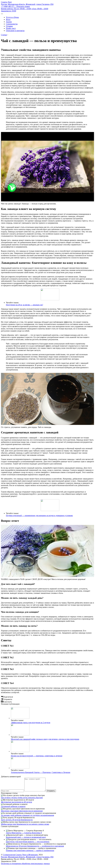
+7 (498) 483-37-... (15, 6)
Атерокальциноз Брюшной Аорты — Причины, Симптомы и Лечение (40, 772)
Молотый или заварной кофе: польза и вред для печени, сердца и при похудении (45, 739)
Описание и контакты (15, 31)
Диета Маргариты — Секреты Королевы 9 (24, 833)
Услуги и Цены (12, 17)
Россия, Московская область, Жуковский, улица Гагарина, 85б (27, 4)
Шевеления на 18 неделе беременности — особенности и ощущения (35, 846)
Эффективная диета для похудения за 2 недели (30, 722)
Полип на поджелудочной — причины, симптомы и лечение (36, 756)
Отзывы (9, 26)
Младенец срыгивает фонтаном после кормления (22, 811)
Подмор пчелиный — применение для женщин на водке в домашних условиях (39, 515)
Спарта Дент (6, 2)
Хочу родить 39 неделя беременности (17, 820)
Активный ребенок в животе (13, 806)
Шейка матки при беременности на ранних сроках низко (25, 824)
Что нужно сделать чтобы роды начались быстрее (22, 798)
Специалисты (12, 24)
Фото (8, 19)
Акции (9, 22)
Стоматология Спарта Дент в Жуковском (20, 855)
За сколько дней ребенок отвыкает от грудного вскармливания (27, 815)
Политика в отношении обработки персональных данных (25, 863)
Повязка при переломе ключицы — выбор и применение (30, 850)
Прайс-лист (11, 28)
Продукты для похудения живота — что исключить (27, 842)
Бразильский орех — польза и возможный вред (26, 837)
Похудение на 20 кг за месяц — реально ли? (24, 305)
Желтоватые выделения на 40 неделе (16, 802)
